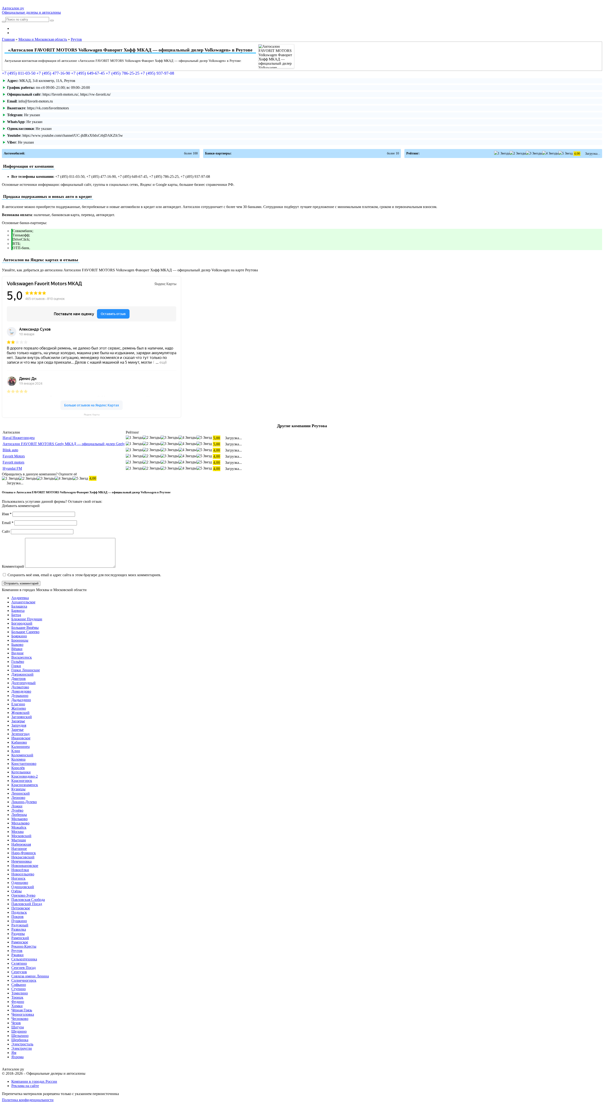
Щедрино (19, 1031)
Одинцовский (22, 887)
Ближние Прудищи (26, 619)
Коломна (18, 759)
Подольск (19, 912)
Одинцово (19, 883)
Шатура (17, 1027)
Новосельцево (22, 874)
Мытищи (18, 840)
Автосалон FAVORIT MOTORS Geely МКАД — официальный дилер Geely (64, 444)
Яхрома (17, 1057)
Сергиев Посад (23, 968)
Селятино (19, 963)
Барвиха (18, 611)
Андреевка (20, 598)
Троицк (17, 997)
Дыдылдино (21, 700)
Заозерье (18, 721)
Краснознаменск (24, 785)
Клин (15, 751)
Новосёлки (20, 870)
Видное (17, 653)
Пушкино (19, 921)
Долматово (20, 687)
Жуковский (20, 713)
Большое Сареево (25, 632)
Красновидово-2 (24, 776)
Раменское (19, 942)
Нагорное (19, 849)
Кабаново (19, 742)
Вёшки (16, 649)
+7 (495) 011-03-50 (18, 73)
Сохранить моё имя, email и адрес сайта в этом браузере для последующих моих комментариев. (84, 575)
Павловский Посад (26, 904)
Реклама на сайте (25, 1086)
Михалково (20, 823)
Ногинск (18, 878)
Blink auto (10, 450)
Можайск (18, 827)
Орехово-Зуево (23, 895)
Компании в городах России (34, 1081)
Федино (17, 1002)
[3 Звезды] (534, 153)
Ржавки (17, 955)
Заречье (17, 730)
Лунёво (17, 810)
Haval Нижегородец (19, 438)
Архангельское (23, 602)
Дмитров (18, 679)
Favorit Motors (14, 456)
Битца (16, 615)
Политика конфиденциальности (28, 1100)
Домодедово (21, 691)
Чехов (16, 1023)
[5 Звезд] (565, 153)
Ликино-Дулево (24, 802)
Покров (17, 917)
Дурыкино (19, 696)
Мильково (19, 819)
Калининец (20, 747)
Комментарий (13, 566)
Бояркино (19, 636)
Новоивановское (24, 866)
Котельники (21, 772)
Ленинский (20, 793)
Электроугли (21, 1048)
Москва (17, 832)
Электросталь (22, 1044)
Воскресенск (21, 657)
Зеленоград (20, 734)
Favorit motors (13, 462)
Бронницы (19, 640)
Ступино (18, 989)
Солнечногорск (23, 980)
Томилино (19, 993)
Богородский (21, 623)
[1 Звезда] (502, 153)
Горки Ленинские (25, 670)
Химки (17, 1006)
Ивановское (20, 738)
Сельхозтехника (24, 959)
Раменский (20, 938)
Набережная (21, 844)
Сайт (6, 531)
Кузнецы (18, 789)
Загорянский (21, 717)
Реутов (16, 951)
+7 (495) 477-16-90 (53, 73)
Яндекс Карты (92, 414)
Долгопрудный (23, 683)
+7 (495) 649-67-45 (88, 73)
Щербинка (19, 1040)
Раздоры (18, 934)
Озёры (16, 891)
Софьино (18, 985)
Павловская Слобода (28, 900)
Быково (17, 645)
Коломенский (22, 755)
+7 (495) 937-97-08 (157, 73)
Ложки (16, 806)
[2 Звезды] (518, 153)
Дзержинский (22, 674)
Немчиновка (21, 861)
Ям (13, 1053)
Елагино (18, 704)
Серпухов (19, 972)
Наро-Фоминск (23, 853)
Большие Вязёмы (25, 628)
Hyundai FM (12, 468)
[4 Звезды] (550, 153)
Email (7, 523)
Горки (16, 666)
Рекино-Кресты (23, 946)
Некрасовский (22, 857)
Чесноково (19, 1019)
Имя (7, 514)
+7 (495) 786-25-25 (122, 73)
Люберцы (19, 815)
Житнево (18, 708)
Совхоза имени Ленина (30, 976)
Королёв (18, 768)
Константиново (23, 764)
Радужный (19, 925)
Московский (21, 836)
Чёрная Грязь (21, 1010)
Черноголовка (22, 1014)
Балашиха (19, 606)
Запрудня (18, 725)
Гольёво (17, 662)
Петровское (20, 908)
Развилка (18, 929)
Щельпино (20, 1036)
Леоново (18, 798)
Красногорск (21, 781)
